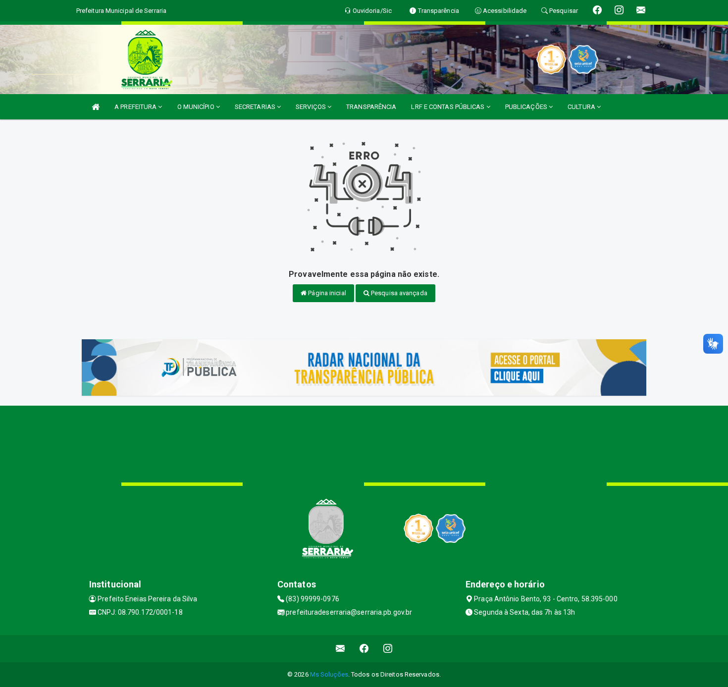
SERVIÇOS (311, 106)
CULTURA (582, 106)
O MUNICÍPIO (196, 106)
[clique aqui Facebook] (364, 648)
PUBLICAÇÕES (527, 106)
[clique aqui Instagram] (388, 648)
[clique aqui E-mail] (340, 648)
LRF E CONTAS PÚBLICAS (448, 106)
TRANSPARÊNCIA (371, 106)
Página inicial (326, 293)
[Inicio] (95, 106)
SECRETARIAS (256, 106)
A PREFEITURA (136, 106)
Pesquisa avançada (398, 293)
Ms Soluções (329, 674)
